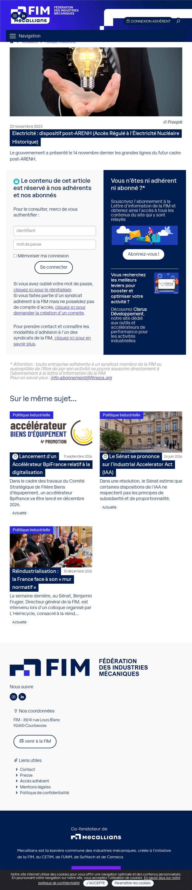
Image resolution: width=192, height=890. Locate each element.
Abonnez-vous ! (143, 254)
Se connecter (53, 267)
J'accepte (95, 883)
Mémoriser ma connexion (43, 256)
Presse (26, 775)
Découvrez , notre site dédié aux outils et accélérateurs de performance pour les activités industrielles (129, 308)
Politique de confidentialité (44, 793)
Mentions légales (35, 787)
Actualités (30, 42)
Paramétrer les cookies (133, 883)
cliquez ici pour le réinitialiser (42, 290)
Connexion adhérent (150, 21)
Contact (27, 770)
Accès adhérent (34, 781)
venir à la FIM (37, 741)
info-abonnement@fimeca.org (81, 378)
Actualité (19, 513)
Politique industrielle (60, 42)
